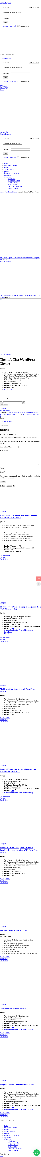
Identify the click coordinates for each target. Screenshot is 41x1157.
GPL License (12, 184)
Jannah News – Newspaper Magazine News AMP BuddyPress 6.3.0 (18, 770)
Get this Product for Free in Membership (18, 630)
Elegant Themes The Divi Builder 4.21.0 (17, 1084)
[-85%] (20, 601)
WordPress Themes (11, 192)
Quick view (4, 559)
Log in (5, 22)
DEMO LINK (9, 389)
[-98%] (20, 509)
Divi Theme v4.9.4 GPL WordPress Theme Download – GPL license (18, 516)
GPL (12, 628)
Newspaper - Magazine (30, 412)
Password (6, 18)
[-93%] (20, 683)
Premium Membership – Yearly (13, 930)
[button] (3, 557)
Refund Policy (13, 182)
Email (2, 472)
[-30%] (20, 924)
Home (2, 192)
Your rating (4, 447)
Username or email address (12, 12)
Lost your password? (10, 26)
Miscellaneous (16, 412)
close (1, 1156)
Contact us (11, 179)
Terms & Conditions (15, 186)
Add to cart (4, 405)
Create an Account (34, 7)
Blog (9, 412)
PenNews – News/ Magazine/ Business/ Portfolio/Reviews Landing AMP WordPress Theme (19, 850)
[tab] (22, 422)
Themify (3, 414)
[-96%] (20, 1078)
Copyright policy (14, 181)
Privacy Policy (13, 188)
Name (2, 468)
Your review (4, 450)
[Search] (38, 54)
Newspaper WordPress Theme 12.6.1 (16, 1008)
